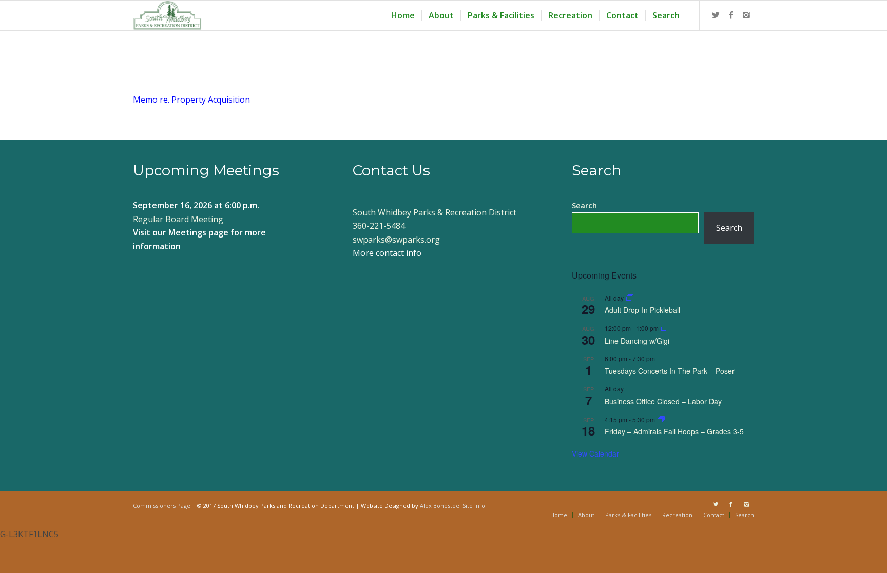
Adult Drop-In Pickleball (642, 310)
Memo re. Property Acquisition (191, 99)
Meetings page (198, 232)
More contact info (387, 253)
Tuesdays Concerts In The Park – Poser (670, 371)
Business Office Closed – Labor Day (663, 401)
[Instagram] (746, 15)
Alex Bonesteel (440, 505)
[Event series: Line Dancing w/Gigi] (664, 328)
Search (584, 205)
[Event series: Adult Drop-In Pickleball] (629, 297)
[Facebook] (731, 15)
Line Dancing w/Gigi (637, 340)
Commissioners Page (161, 505)
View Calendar (595, 453)
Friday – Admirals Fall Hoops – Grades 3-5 (674, 431)
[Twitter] (715, 15)
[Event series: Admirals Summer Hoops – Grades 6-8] (661, 419)
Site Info (473, 505)
